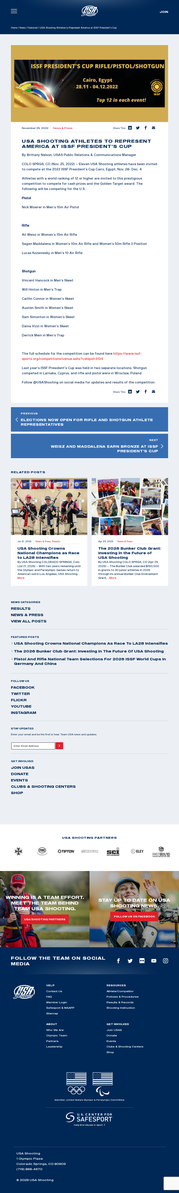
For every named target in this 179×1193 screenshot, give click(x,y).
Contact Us (54, 991)
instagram (23, 713)
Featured (33, 27)
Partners (52, 1041)
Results (21, 608)
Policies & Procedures (123, 996)
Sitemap (52, 1013)
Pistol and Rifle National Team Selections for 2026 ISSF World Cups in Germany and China (90, 661)
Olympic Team (56, 1035)
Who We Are (55, 1030)
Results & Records (120, 1002)
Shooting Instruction (121, 1007)
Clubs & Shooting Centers (43, 786)
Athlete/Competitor (120, 991)
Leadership (54, 1046)
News (22, 27)
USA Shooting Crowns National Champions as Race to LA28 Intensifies (91, 643)
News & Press (62, 128)
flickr (19, 700)
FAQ (49, 996)
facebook (23, 687)
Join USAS (22, 767)
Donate (19, 774)
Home (14, 27)
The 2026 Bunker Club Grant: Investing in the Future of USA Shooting (89, 651)
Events (19, 780)
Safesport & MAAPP (60, 1007)
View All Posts (28, 621)
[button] (130, 128)
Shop (17, 793)
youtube (21, 706)
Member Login (56, 1002)
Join (164, 11)
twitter (20, 694)
